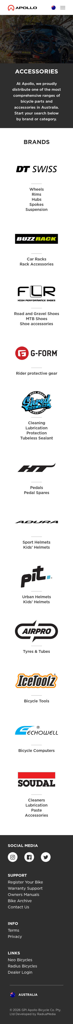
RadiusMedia (46, 1014)
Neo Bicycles (20, 960)
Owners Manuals (23, 894)
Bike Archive (20, 900)
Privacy (15, 936)
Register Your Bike (25, 882)
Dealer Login (20, 972)
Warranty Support (25, 888)
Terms (13, 930)
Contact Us (18, 907)
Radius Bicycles (22, 966)
